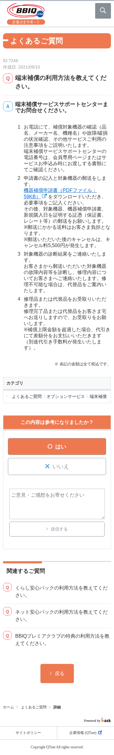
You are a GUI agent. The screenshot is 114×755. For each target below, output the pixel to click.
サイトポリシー (28, 733)
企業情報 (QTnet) (82, 733)
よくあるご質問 (34, 707)
